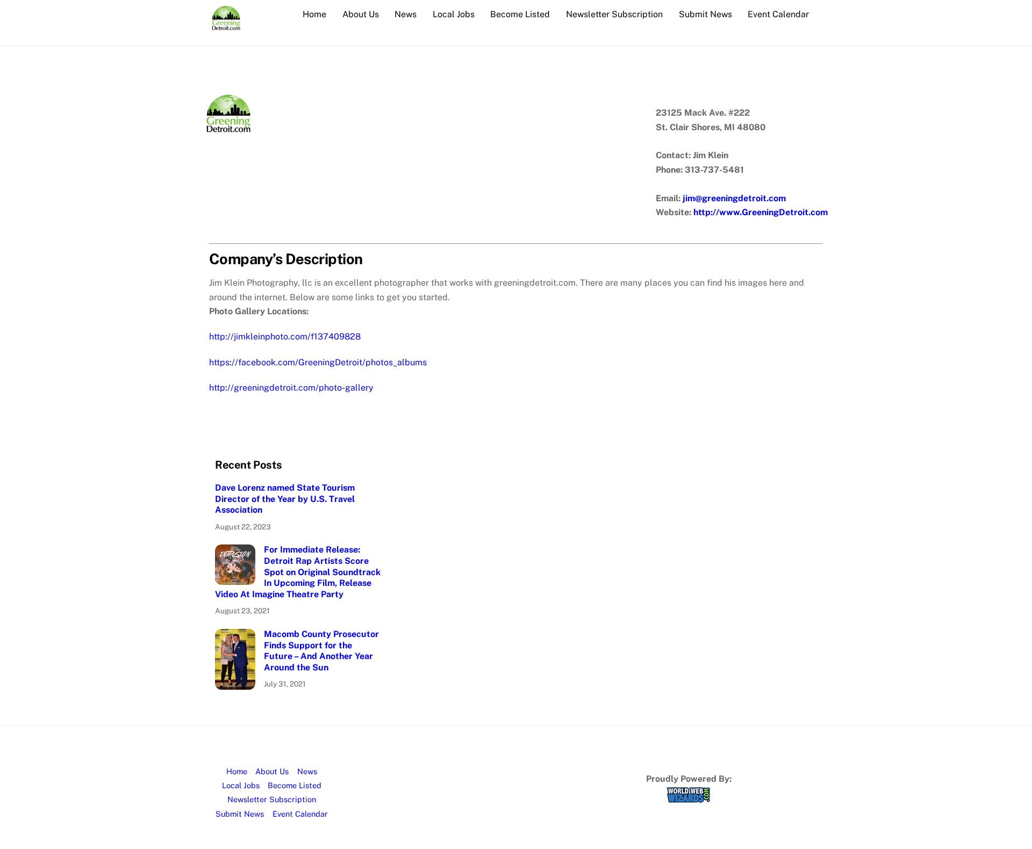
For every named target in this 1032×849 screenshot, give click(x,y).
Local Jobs (454, 14)
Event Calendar (778, 14)
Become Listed (520, 14)
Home (314, 14)
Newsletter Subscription (614, 14)
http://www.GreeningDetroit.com (760, 212)
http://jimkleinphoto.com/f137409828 (285, 336)
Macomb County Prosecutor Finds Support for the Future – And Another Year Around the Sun (321, 651)
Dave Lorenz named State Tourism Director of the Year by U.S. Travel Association (285, 499)
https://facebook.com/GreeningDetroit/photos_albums (318, 362)
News (406, 14)
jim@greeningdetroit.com (734, 198)
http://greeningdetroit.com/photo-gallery (291, 388)
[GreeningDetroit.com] (226, 24)
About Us (360, 14)
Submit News (705, 14)
